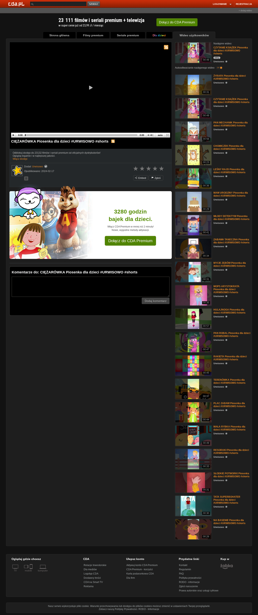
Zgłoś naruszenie (188, 586)
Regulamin (185, 569)
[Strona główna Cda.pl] (17, 4)
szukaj (94, 4)
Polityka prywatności (190, 577)
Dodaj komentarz (155, 300)
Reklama (89, 586)
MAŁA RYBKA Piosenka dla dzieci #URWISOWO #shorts (229, 428)
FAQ (181, 573)
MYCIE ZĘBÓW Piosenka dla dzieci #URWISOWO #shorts (229, 264)
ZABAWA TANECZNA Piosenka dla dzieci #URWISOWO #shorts (231, 241)
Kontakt (183, 565)
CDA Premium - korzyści (139, 569)
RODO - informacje (189, 582)
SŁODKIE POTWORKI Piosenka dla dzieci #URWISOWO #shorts (231, 475)
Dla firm (130, 577)
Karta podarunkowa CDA (140, 573)
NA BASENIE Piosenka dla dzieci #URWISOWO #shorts (229, 522)
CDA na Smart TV (93, 582)
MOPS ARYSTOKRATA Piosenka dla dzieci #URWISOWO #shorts (226, 289)
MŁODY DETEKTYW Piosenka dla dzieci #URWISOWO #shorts (231, 218)
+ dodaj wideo (245, 10)
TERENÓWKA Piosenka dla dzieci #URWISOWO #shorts (229, 381)
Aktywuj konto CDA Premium (142, 565)
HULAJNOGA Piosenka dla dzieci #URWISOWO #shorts (229, 311)
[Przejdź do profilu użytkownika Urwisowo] (17, 170)
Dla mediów (90, 569)
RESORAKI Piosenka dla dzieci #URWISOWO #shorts (231, 451)
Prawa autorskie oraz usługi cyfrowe (198, 590)
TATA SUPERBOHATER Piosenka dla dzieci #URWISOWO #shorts (226, 499)
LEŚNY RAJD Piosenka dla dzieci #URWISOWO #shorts (229, 171)
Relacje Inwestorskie (95, 565)
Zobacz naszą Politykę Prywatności (118, 609)
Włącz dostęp (20, 158)
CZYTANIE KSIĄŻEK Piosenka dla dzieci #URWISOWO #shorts (230, 50)
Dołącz (177, 22)
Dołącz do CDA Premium (130, 241)
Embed (142, 178)
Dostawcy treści (92, 577)
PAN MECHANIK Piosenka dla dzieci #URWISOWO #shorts (230, 124)
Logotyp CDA (91, 573)
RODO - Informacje (148, 609)
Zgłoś (157, 178)
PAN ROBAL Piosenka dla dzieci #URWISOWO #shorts (231, 335)
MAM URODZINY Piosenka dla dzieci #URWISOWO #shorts (230, 194)
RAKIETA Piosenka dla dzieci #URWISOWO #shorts (230, 358)
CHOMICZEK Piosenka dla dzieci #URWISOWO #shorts (229, 147)
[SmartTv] (31, 573)
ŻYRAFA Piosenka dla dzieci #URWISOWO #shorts (229, 77)
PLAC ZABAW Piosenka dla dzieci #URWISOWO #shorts (229, 405)
